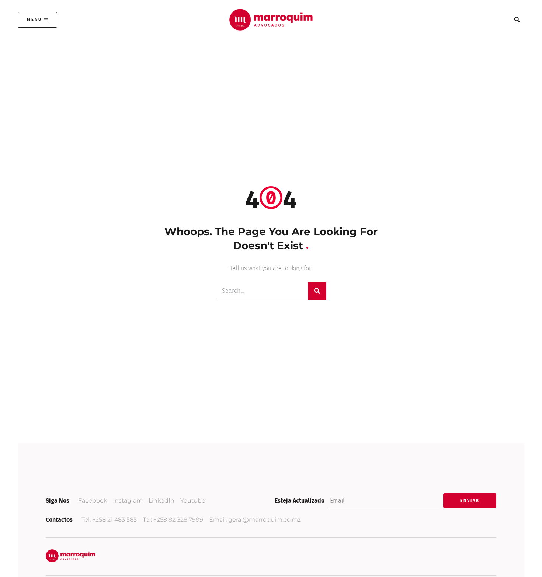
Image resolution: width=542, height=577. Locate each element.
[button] (516, 19)
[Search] (317, 291)
